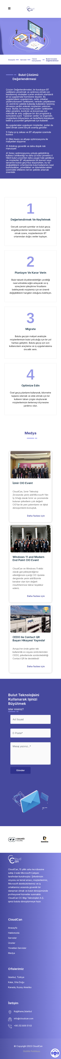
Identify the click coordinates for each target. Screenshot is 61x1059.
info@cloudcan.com (23, 1018)
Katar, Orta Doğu (16, 982)
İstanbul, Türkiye (16, 977)
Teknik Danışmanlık (36, 60)
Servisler (23, 60)
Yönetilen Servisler (17, 948)
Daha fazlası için (36, 515)
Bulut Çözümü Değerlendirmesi (52, 60)
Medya (11, 953)
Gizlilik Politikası (31, 1051)
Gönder (20, 770)
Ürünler (11, 943)
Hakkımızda (13, 933)
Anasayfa (11, 60)
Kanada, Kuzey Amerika (19, 987)
